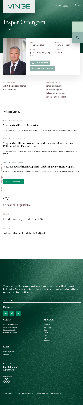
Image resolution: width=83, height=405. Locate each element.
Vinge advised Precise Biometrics (20, 125)
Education (9, 205)
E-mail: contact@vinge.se (10, 324)
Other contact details (9, 330)
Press (45, 335)
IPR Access (6, 354)
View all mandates (14, 182)
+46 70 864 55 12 (62, 45)
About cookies (42, 393)
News (45, 330)
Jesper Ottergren (2, 166)
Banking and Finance (18, 86)
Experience (24, 205)
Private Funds (9, 89)
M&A (5, 86)
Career (46, 332)
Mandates (46, 340)
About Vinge (47, 327)
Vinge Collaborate (8, 351)
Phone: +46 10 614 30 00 (10, 327)
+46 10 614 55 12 (37, 45)
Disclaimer (9, 393)
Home (2, 189)
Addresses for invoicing (10, 332)
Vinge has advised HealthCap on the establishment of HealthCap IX (38, 166)
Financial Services (54, 86)
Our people (2, 179)
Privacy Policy (56, 393)
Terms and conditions (25, 393)
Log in (45, 337)
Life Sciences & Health (56, 96)
